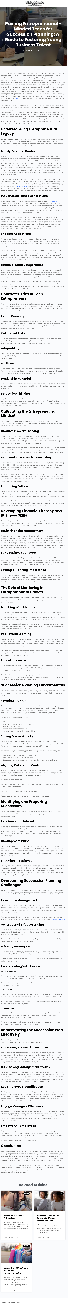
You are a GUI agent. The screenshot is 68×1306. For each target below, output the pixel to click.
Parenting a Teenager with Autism (14, 1216)
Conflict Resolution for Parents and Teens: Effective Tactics (48, 1218)
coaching (19, 98)
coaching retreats (23, 186)
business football (59, 919)
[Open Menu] (3, 3)
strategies (53, 201)
